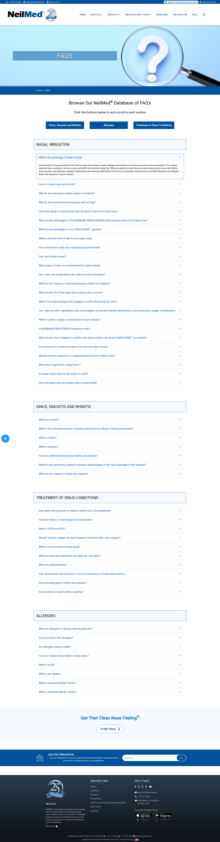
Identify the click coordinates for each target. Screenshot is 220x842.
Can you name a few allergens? (56, 637)
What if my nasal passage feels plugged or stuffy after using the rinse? (78, 301)
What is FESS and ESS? (52, 528)
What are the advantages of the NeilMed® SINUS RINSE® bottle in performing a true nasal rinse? (93, 220)
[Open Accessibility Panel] (5, 439)
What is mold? (47, 664)
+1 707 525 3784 (126, 836)
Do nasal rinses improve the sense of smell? (63, 373)
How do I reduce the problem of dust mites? (64, 655)
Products (112, 14)
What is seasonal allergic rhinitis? (57, 682)
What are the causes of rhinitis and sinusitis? (63, 473)
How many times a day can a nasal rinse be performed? (69, 247)
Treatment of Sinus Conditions (154, 125)
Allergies (109, 125)
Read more (50, 826)
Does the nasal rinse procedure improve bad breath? (68, 382)
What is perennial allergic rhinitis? (57, 691)
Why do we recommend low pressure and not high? (67, 202)
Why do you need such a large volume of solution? (67, 193)
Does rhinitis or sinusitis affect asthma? (61, 591)
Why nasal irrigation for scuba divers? (60, 364)
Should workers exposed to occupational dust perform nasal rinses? (77, 355)
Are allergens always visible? (55, 646)
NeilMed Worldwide (209, 2)
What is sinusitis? (48, 446)
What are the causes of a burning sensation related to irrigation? (74, 283)
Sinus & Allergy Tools (137, 14)
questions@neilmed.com (35, 2)
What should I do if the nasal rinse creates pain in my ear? (71, 292)
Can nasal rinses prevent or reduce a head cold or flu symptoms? (75, 510)
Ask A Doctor (180, 14)
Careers (93, 787)
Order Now (162, 14)
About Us (95, 14)
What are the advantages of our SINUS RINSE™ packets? (70, 229)
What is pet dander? (50, 673)
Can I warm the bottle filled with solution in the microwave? (72, 274)
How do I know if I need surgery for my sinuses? (66, 519)
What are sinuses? (49, 419)
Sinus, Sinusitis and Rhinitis (65, 125)
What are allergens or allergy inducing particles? (65, 628)
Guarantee (94, 811)
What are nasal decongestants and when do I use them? (70, 555)
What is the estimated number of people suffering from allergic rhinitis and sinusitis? (86, 428)
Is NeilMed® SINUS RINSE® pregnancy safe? (64, 328)
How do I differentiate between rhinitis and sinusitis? (68, 455)
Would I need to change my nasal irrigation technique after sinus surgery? (79, 537)
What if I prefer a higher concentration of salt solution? (69, 319)
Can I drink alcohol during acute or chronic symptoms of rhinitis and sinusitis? (82, 573)
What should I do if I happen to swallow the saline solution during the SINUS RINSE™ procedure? (92, 337)
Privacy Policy (96, 799)
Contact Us (94, 791)
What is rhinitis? (48, 437)
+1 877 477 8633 (15, 2)
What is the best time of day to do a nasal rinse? (65, 238)
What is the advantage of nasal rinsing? (60, 157)
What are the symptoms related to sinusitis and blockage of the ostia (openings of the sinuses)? (92, 464)
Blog (194, 14)
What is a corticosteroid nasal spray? (59, 546)
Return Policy (95, 807)
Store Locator (54, 2)
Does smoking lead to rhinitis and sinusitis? (63, 582)
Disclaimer (94, 795)
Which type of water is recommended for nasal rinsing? (69, 265)
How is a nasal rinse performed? (57, 184)
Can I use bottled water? (52, 256)
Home (82, 14)
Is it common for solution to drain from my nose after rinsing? (73, 346)
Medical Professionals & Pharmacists (182, 2)
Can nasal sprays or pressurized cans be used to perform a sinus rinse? (78, 211)
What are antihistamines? (53, 564)
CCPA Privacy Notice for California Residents (108, 803)
